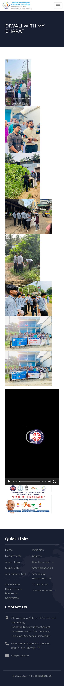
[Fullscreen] (54, 481)
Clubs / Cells (12, 567)
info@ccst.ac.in (20, 655)
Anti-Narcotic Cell (42, 567)
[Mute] (49, 481)
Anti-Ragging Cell (15, 573)
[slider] (29, 481)
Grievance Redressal (44, 590)
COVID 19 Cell (40, 584)
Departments (13, 555)
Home (9, 549)
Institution (38, 549)
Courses (36, 555)
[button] (32, 437)
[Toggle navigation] (58, 5)
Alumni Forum (13, 562)
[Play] (9, 481)
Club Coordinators (42, 562)
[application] (32, 437)
